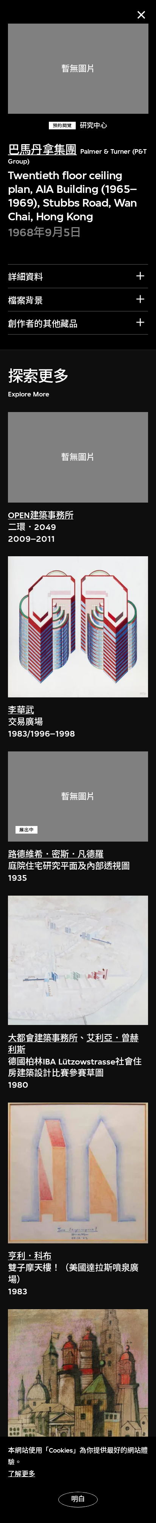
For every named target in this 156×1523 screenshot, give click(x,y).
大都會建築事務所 (43, 1038)
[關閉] (141, 14)
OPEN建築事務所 (40, 515)
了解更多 (21, 1474)
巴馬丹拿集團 (42, 150)
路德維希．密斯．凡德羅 (56, 854)
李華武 (21, 710)
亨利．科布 (29, 1256)
